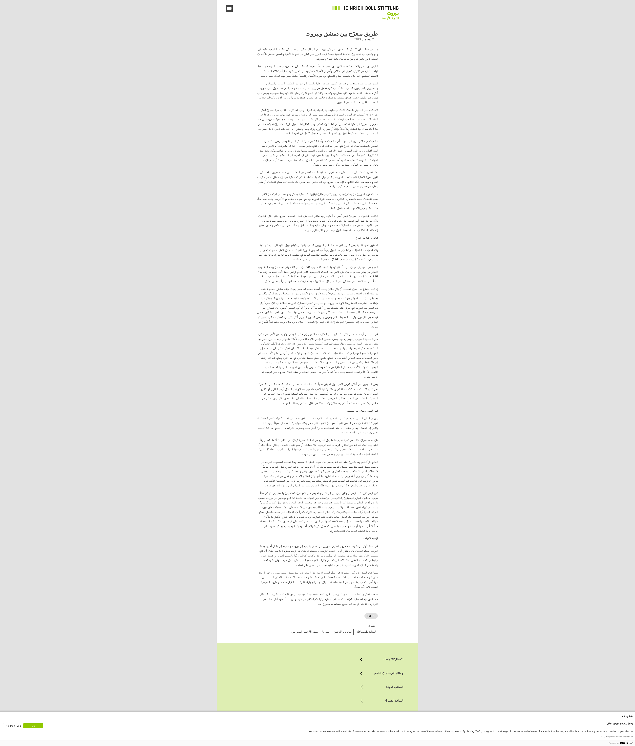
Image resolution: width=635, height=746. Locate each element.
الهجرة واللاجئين (343, 632)
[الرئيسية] (365, 11)
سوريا (325, 632)
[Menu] (229, 8)
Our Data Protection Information (618, 736)
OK (33, 725)
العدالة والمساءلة (367, 632)
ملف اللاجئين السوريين (304, 632)
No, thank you (13, 725)
